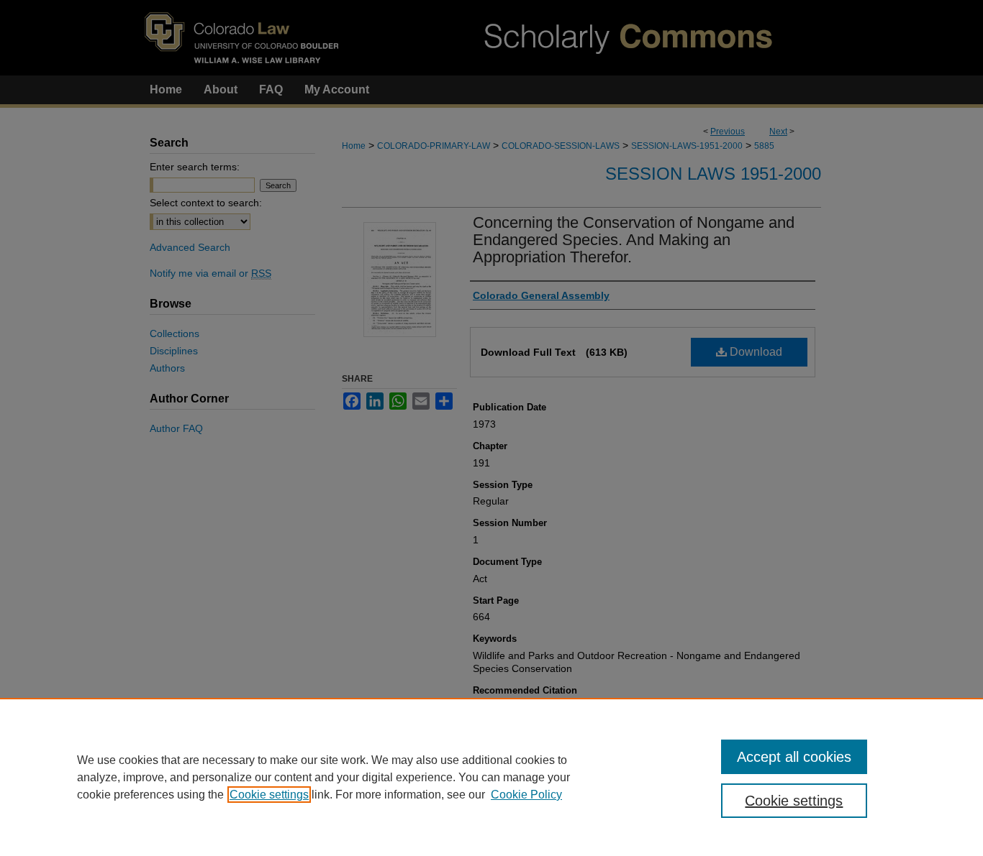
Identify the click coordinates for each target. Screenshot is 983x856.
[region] (491, 777)
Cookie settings (269, 794)
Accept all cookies (794, 757)
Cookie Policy (526, 794)
